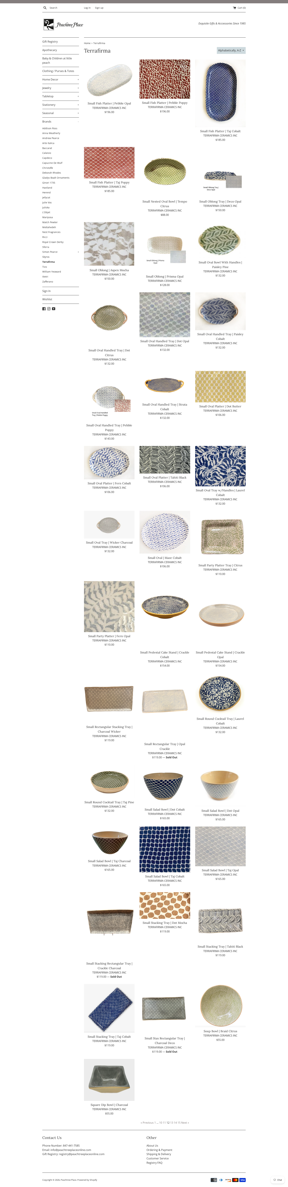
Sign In (46, 291)
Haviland (47, 187)
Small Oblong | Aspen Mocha (109, 270)
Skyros (46, 256)
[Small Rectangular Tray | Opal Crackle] (165, 706)
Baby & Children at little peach (57, 61)
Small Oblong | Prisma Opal (165, 276)
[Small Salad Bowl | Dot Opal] (220, 786)
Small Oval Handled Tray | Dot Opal (164, 341)
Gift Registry (50, 41)
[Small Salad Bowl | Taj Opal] (220, 846)
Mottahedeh (49, 227)
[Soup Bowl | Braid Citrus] (220, 1005)
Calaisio (46, 152)
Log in (87, 7)
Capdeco (47, 157)
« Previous (147, 1122)
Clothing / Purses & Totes (58, 71)
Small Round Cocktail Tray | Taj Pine (109, 802)
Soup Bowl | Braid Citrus (220, 1031)
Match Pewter (50, 222)
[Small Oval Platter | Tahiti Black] (165, 460)
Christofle (47, 167)
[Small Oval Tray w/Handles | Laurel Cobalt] (220, 466)
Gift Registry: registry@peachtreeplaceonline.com (73, 1154)
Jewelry (60, 88)
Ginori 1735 (48, 182)
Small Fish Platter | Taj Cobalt (220, 131)
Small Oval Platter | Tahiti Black (164, 477)
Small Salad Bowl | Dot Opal (220, 811)
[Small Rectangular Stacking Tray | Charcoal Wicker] (109, 698)
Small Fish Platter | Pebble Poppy (165, 103)
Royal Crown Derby (53, 242)
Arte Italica (48, 143)
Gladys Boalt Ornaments (56, 177)
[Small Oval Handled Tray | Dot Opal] (165, 314)
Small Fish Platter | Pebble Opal (109, 103)
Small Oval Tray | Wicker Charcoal (109, 542)
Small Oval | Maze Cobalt (165, 558)
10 (160, 1122)
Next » (185, 1122)
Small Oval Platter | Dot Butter (220, 406)
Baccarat (47, 148)
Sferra (45, 247)
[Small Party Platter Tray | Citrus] (220, 536)
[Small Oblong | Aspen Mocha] (109, 244)
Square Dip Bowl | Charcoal (109, 1105)
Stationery (60, 105)
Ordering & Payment (159, 1150)
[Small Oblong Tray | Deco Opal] (220, 172)
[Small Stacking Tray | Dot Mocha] (165, 905)
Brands (60, 121)
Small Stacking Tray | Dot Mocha (165, 923)
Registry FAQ (154, 1163)
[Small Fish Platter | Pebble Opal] (109, 80)
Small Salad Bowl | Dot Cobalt (165, 809)
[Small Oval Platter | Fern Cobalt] (109, 462)
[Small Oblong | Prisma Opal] (165, 247)
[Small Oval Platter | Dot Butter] (220, 386)
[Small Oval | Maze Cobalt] (165, 532)
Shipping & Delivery (158, 1154)
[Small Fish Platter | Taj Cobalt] (220, 93)
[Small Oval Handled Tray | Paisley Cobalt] (220, 311)
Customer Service (157, 1158)
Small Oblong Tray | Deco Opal (220, 201)
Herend (46, 192)
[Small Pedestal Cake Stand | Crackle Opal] (220, 614)
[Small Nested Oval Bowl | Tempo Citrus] (165, 172)
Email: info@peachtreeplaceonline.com (66, 1150)
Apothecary (49, 50)
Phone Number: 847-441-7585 (61, 1145)
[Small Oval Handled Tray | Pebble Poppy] (109, 396)
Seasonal (60, 113)
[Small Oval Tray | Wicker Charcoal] (109, 525)
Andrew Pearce (50, 138)
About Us (152, 1145)
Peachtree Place (68, 1179)
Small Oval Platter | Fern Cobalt (109, 483)
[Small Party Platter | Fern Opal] (109, 606)
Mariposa (47, 217)
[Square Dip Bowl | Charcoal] (109, 1080)
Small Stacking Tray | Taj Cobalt (109, 1037)
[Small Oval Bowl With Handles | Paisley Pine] (220, 240)
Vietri (45, 276)
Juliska (46, 207)
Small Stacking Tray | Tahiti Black (220, 946)
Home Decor (60, 79)
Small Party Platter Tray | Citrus (220, 565)
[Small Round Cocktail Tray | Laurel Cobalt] (220, 694)
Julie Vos (47, 202)
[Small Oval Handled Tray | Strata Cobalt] (165, 386)
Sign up (99, 7)
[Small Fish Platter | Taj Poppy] (109, 162)
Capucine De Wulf (52, 162)
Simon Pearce (60, 251)
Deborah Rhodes (51, 172)
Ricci (45, 237)
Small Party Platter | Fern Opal (109, 636)
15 (179, 1122)
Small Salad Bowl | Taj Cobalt (164, 876)
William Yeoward (51, 271)
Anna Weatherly (51, 133)
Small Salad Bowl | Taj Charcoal (109, 861)
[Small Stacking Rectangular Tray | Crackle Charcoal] (109, 925)
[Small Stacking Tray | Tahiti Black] (220, 917)
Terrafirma (48, 261)
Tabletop (60, 96)
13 (171, 1122)
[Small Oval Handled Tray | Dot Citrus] (109, 319)
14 (175, 1122)
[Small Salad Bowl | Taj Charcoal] (109, 842)
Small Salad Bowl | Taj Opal (220, 870)
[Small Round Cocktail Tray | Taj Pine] (109, 781)
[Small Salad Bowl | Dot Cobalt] (165, 785)
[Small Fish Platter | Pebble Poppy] (165, 79)
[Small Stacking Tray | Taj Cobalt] (109, 1008)
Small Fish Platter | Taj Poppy (109, 182)
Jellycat (46, 197)
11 (164, 1122)
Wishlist (47, 299)
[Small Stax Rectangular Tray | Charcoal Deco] (165, 1009)
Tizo (44, 266)
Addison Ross (49, 128)
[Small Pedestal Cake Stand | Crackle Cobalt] (165, 614)
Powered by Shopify (87, 1179)
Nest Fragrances (51, 232)
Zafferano (47, 281)
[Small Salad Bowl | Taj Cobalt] (165, 849)
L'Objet (46, 212)
